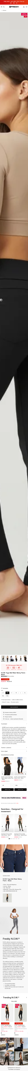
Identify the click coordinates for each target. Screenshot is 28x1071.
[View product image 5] (21, 658)
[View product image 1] (3, 658)
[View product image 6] (25, 658)
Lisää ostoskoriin (14, 707)
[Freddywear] (14, 7)
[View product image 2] (8, 659)
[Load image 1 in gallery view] (14, 333)
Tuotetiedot (4, 724)
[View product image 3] (12, 658)
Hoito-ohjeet (4, 751)
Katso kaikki (14, 1001)
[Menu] (1, 6)
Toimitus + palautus (6, 747)
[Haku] (4, 6)
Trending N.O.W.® (11, 997)
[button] (4, 676)
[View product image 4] (16, 658)
